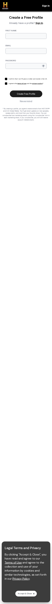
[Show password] (43, 66)
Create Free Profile (26, 94)
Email (8, 46)
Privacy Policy (21, 579)
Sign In (46, 5)
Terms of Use (13, 562)
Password (10, 60)
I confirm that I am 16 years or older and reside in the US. (27, 79)
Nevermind (26, 101)
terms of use (21, 83)
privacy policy (37, 83)
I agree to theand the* (25, 83)
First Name (10, 31)
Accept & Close (25, 593)
